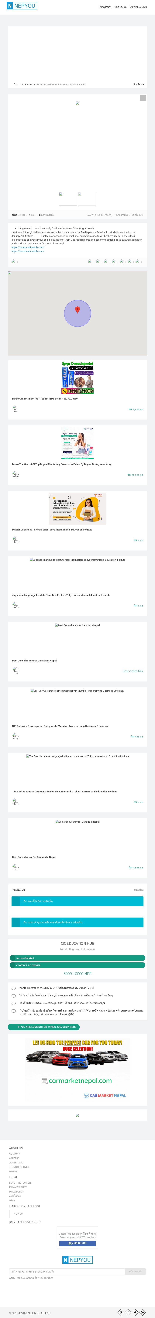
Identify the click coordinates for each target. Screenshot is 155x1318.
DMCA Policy (16, 1191)
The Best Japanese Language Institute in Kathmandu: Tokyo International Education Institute (64, 791)
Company (14, 1153)
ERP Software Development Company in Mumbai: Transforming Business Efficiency (60, 726)
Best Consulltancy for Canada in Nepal (34, 660)
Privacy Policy (18, 1187)
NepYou (18, 1214)
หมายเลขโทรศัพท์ (25, 958)
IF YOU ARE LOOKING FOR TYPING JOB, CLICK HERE (47, 1027)
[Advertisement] (77, 52)
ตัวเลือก (138, 84)
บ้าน (15, 84)
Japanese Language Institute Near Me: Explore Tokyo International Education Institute (61, 595)
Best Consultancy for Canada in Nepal (34, 857)
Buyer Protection (20, 1183)
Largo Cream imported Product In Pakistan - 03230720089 (45, 398)
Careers (14, 1158)
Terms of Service (19, 1167)
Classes (27, 84)
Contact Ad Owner (28, 965)
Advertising (16, 1162)
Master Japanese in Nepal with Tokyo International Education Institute (52, 529)
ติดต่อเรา (13, 1171)
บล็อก (12, 1200)
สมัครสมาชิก (135, 1271)
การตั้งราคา (15, 1196)
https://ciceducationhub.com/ (28, 247)
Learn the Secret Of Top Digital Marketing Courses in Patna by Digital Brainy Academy (61, 464)
